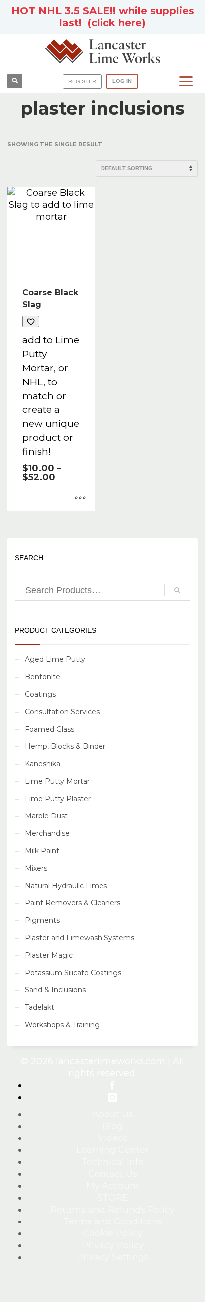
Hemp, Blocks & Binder (65, 746)
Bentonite (42, 676)
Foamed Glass (49, 729)
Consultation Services (62, 711)
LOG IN (122, 81)
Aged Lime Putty (55, 659)
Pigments (42, 920)
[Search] (177, 590)
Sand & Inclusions (55, 989)
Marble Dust (46, 816)
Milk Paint (42, 850)
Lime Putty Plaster (58, 798)
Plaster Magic (49, 955)
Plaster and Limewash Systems (79, 937)
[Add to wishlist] (30, 321)
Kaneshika (42, 763)
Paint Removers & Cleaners (72, 902)
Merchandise (47, 833)
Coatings (40, 694)
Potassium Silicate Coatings (73, 972)
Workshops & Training (62, 1024)
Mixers (36, 868)
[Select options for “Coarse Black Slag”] (80, 499)
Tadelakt (39, 1007)
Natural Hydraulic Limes (66, 885)
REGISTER (82, 81)
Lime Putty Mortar (57, 781)
